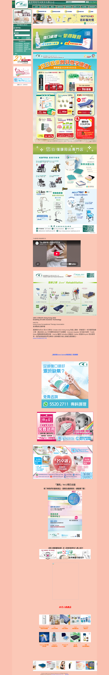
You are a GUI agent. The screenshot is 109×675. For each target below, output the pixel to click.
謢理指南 (68, 6)
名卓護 (84, 6)
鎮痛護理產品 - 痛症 (21, 51)
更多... (16, 53)
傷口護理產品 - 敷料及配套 (22, 43)
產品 (52, 6)
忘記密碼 (28, 38)
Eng (94, 2)
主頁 (36, 6)
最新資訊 (60, 6)
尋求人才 (76, 6)
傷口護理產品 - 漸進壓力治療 (23, 49)
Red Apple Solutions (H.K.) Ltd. (57, 674)
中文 (91, 2)
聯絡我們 (92, 6)
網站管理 (66, 674)
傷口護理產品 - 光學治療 (22, 45)
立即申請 (28, 37)
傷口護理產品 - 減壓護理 (22, 47)
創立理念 (44, 6)
